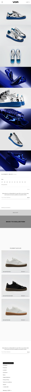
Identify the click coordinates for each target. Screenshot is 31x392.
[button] (2, 2)
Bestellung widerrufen (8, 363)
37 (2, 182)
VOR (7, 386)
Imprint (4, 384)
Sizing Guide (4, 184)
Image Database (6, 377)
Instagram (5, 365)
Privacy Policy (6, 379)
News (4, 374)
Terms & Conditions (7, 382)
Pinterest (5, 367)
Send (28, 197)
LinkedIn (5, 370)
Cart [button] (28, 2)
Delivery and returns (5, 207)
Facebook (5, 372)
